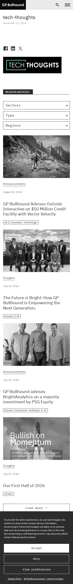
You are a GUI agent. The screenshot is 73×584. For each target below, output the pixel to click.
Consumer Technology (24, 222)
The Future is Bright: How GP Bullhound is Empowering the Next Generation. (31, 303)
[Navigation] (67, 5)
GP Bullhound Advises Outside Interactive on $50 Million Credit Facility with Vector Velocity (34, 209)
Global (8, 493)
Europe (8, 316)
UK (18, 316)
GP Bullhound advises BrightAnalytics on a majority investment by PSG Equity (31, 396)
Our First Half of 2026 (24, 485)
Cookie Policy (15, 578)
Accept (36, 548)
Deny (36, 559)
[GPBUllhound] (13, 5)
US (5, 222)
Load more (34, 508)
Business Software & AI (32, 410)
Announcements (14, 184)
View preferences (37, 569)
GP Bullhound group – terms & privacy (43, 578)
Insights (9, 278)
